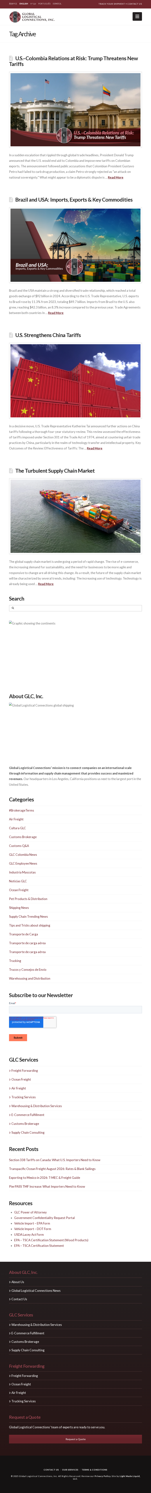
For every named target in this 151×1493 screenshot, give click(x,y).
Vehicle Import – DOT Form (32, 1229)
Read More (115, 177)
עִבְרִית (33, 3)
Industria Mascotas (22, 872)
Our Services (70, 1469)
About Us (17, 1282)
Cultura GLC (17, 828)
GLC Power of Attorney (30, 1212)
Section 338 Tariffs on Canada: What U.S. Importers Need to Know (54, 1160)
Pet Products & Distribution (28, 899)
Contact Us (134, 4)
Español (57, 3)
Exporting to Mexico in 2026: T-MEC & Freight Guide (44, 1178)
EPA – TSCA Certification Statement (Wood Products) (51, 1240)
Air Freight (16, 819)
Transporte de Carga (23, 934)
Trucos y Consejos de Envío (27, 970)
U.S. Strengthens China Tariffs (48, 335)
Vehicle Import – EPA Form (32, 1223)
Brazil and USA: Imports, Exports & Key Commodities (74, 199)
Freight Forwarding (24, 1070)
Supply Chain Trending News (28, 916)
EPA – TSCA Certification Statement (39, 1246)
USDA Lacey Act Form (29, 1234)
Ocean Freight (19, 890)
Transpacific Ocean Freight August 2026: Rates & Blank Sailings (52, 1169)
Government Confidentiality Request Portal (44, 1218)
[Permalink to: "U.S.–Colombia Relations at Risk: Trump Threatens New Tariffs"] (75, 109)
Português (44, 3)
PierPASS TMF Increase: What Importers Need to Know (47, 1186)
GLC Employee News (23, 863)
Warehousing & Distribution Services (36, 1106)
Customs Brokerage (23, 837)
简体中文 (13, 3)
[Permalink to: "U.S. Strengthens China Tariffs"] (75, 380)
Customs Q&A (19, 846)
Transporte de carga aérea (27, 943)
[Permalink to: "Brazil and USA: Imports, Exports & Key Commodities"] (75, 245)
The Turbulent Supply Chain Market (55, 471)
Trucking (15, 961)
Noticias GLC (18, 881)
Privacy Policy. (103, 1476)
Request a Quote (76, 1439)
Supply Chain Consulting (28, 1132)
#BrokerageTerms (21, 810)
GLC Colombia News (23, 855)
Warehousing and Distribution (29, 978)
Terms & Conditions (94, 1469)
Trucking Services (23, 1097)
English (24, 3)
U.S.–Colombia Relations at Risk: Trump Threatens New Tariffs (73, 61)
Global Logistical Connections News (36, 1291)
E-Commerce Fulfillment (27, 1115)
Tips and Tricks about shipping (29, 925)
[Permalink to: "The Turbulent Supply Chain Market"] (75, 516)
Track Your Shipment (112, 4)
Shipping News (19, 908)
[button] (137, 16)
